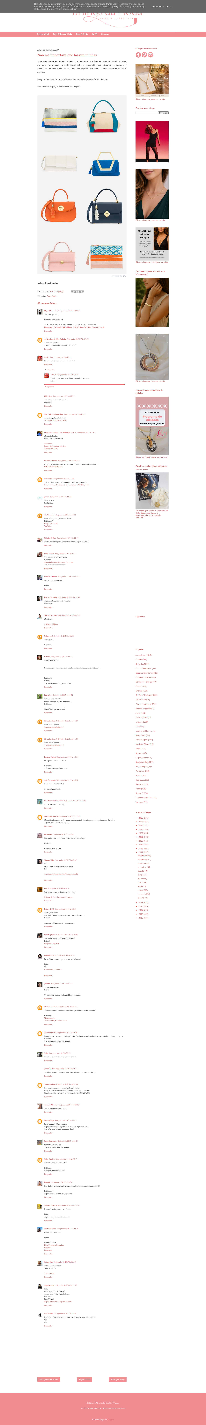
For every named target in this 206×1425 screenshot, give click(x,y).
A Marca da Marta (51, 624)
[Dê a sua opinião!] (74, 291)
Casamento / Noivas (144, 673)
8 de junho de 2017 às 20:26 (66, 1032)
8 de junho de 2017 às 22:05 (66, 1120)
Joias (138, 713)
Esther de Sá (49, 909)
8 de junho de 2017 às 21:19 (67, 1084)
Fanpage (47, 1247)
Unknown (47, 635)
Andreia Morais (50, 1104)
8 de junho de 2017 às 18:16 (63, 834)
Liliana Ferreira (50, 460)
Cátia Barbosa (50, 1141)
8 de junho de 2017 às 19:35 (62, 983)
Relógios (139, 784)
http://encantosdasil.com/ (53, 727)
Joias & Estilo (82, 34)
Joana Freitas (49, 1068)
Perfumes (140, 771)
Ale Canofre (49, 514)
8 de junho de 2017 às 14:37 (67, 721)
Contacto (105, 34)
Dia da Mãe (141, 699)
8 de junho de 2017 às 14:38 (67, 739)
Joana (46, 496)
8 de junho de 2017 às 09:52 (68, 310)
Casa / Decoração (143, 668)
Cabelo (139, 659)
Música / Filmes (142, 744)
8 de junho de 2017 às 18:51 (59, 888)
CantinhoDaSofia (50, 562)
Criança (139, 691)
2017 (141, 852)
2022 (141, 833)
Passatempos (142, 766)
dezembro (142, 855)
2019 (141, 845)
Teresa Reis (48, 1261)
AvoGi (46, 357)
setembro (142, 867)
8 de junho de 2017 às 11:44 (63, 478)
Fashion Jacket (50, 757)
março (141, 890)
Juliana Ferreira (50, 1205)
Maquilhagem (142, 740)
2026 (141, 818)
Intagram (70, 562)
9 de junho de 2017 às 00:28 (67, 1228)
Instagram (48, 327)
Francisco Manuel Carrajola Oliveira (59, 432)
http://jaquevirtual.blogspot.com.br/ (57, 1301)
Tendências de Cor (144, 798)
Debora (47, 656)
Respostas (51, 369)
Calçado (139, 664)
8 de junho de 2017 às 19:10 (67, 934)
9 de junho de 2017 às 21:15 (66, 1285)
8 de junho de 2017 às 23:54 (61, 1182)
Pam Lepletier (49, 934)
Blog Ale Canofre (50, 523)
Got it (169, 6)
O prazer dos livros (51, 448)
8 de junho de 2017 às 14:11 (61, 656)
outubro (141, 863)
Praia (138, 775)
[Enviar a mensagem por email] (72, 291)
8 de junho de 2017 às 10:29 (63, 396)
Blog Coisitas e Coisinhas (54, 1245)
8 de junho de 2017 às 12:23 (66, 553)
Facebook (62, 562)
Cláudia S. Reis (50, 537)
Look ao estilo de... (144, 731)
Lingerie (139, 722)
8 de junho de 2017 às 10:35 (74, 414)
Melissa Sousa (49, 1006)
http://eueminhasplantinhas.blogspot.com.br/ (61, 874)
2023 (141, 829)
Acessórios (51, 295)
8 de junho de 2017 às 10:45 (69, 460)
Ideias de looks (142, 708)
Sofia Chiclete (49, 1159)
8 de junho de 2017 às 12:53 (69, 615)
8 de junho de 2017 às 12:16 (65, 514)
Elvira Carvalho (50, 597)
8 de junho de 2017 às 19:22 (64, 955)
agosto (141, 871)
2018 (141, 848)
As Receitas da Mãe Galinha (55, 339)
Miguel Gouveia (50, 310)
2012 (141, 918)
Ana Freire (48, 1313)
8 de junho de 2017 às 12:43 (69, 576)
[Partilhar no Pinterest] (82, 291)
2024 (141, 825)
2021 (141, 837)
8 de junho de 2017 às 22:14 (67, 1141)
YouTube (47, 526)
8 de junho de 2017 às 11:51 (60, 496)
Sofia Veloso (49, 553)
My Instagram (71, 485)
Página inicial (43, 34)
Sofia (46, 1053)
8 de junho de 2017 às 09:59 (78, 339)
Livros (138, 726)
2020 (141, 841)
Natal (138, 749)
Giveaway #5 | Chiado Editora (55, 1020)
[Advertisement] (152, 567)
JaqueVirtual (49, 1285)
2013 (141, 914)
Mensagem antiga (118, 1379)
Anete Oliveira (50, 1228)
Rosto (138, 789)
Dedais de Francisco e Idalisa (55, 446)
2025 (141, 822)
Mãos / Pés (140, 735)
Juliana (47, 983)
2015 (141, 906)
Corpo (138, 686)
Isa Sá (94, 34)
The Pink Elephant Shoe (53, 414)
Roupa (138, 793)
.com (53, 466)
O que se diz (141, 758)
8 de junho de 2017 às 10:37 (85, 432)
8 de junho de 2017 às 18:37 (66, 860)
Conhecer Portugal (144, 682)
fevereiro (142, 894)
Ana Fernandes (50, 780)
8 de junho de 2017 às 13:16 (63, 636)
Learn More (158, 6)
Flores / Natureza (143, 704)
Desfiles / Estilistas (144, 695)
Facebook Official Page (63, 327)
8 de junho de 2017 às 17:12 (69, 816)
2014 (141, 910)
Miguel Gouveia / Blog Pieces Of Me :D (88, 327)
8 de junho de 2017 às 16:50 (67, 780)
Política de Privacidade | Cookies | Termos (103, 1403)
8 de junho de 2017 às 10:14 (67, 374)
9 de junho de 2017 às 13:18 (65, 1262)
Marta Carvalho (50, 615)
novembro (142, 859)
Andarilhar (48, 443)
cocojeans (48, 478)
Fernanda (48, 834)
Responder (48, 331)
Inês (45, 888)
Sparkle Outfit (49, 1273)
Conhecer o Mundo (144, 677)
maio (140, 882)
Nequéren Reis (49, 1084)
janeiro (141, 898)
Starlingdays (49, 1120)
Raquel (47, 1182)
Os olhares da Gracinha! (53, 800)
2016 (141, 902)
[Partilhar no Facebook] (80, 291)
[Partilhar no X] (77, 291)
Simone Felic (49, 860)
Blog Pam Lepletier (51, 943)
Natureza (140, 753)
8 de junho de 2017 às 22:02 (68, 1105)
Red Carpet (141, 780)
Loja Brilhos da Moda (62, 34)
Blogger (110, 1419)
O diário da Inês (50, 897)
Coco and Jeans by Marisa (54, 485)
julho (140, 875)
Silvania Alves (49, 720)
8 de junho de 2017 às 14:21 (62, 695)
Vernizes (139, 802)
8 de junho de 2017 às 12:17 (67, 538)
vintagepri (48, 955)
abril (140, 886)
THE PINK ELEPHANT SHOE (55, 420)
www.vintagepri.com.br (53, 969)
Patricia (47, 695)
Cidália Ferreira (50, 576)
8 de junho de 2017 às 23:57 (69, 1205)
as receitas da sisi (51, 816)
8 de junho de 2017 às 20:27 (59, 1053)
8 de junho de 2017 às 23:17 (66, 1159)
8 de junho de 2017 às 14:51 (67, 757)
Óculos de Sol (142, 762)
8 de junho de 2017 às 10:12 (60, 357)
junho (140, 878)
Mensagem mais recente (48, 1379)
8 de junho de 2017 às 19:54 (67, 1006)
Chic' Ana (48, 396)
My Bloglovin (83, 485)
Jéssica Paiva (49, 1032)
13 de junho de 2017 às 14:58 (65, 1313)
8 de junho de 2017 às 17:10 (75, 800)
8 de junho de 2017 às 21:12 (66, 1068)
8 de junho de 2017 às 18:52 (65, 909)
